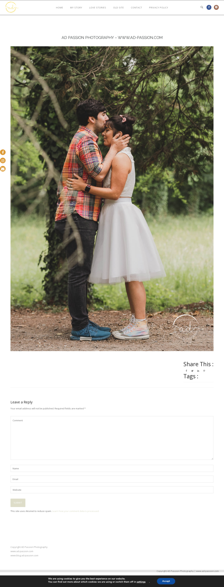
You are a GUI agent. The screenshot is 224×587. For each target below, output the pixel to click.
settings (141, 581)
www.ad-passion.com (21, 551)
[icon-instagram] (216, 7)
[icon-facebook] (209, 7)
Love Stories (97, 7)
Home (59, 7)
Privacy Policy (158, 7)
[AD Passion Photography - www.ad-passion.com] (112, 198)
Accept (166, 581)
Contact (136, 7)
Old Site (118, 7)
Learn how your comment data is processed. (75, 511)
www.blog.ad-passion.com (24, 555)
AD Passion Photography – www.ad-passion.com (112, 37)
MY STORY (76, 7)
